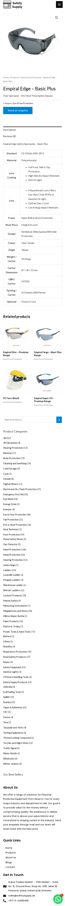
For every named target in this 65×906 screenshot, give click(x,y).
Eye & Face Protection (31, 77)
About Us (11, 857)
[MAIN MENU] (59, 4)
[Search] (59, 420)
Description (9, 129)
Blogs (9, 862)
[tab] (32, 130)
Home (6, 77)
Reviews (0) (9, 136)
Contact (10, 867)
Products (15, 77)
